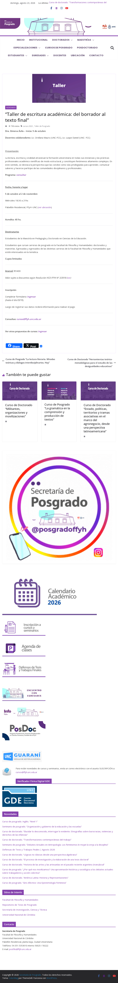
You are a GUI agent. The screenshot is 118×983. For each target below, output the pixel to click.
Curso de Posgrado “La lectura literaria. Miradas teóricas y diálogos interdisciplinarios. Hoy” (30, 361)
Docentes (59, 55)
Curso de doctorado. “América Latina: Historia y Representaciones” (35, 877)
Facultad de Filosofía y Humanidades (20, 899)
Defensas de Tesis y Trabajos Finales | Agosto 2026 (28, 849)
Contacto (96, 55)
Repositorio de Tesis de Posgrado (19, 904)
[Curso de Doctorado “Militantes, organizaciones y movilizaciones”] (19, 383)
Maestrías (84, 40)
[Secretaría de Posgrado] (59, 19)
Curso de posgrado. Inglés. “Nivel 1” (20, 821)
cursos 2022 (28, 126)
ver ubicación (44, 207)
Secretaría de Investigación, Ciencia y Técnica (24, 909)
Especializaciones (25, 47)
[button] (71, 40)
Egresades (39, 55)
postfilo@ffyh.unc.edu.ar (20, 949)
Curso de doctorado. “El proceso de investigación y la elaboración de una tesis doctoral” (45, 859)
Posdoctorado (87, 47)
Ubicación (78, 55)
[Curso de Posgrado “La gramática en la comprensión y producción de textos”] (59, 383)
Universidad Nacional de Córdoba (18, 914)
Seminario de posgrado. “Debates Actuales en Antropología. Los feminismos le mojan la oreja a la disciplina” (55, 844)
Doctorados (61, 40)
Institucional (38, 40)
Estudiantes (16, 55)
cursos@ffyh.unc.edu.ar (26, 772)
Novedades (10, 108)
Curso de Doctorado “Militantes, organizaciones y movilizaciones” (18, 410)
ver (69, 277)
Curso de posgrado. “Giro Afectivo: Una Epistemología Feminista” (34, 882)
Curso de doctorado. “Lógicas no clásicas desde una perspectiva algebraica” (39, 854)
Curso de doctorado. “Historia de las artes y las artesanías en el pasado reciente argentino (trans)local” (53, 864)
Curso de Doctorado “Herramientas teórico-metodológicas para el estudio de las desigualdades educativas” (89, 363)
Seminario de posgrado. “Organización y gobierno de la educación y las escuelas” (42, 826)
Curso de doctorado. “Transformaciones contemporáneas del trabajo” (36, 839)
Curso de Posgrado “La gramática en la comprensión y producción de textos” (57, 412)
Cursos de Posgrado (58, 47)
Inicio (20, 40)
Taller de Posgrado (42, 126)
